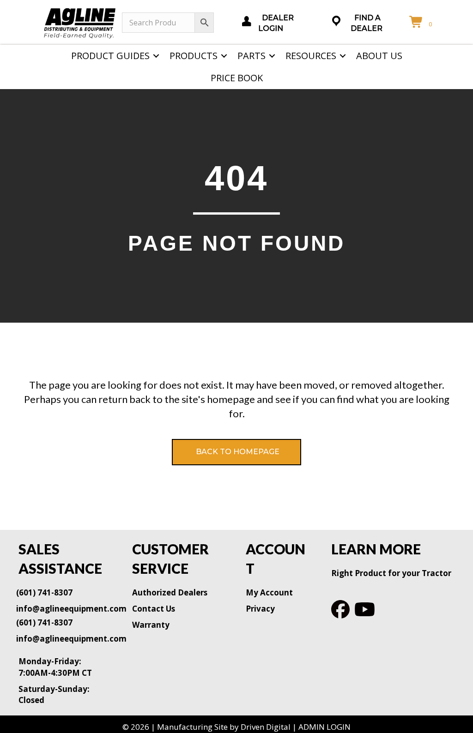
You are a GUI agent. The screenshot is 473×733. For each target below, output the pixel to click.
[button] (156, 56)
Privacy (260, 608)
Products (194, 55)
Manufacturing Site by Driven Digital (224, 726)
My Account (269, 592)
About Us (379, 55)
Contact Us (153, 608)
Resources (310, 55)
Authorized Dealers (169, 592)
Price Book (237, 78)
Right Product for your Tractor (391, 573)
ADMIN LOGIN (324, 726)
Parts (251, 55)
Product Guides (110, 55)
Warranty (151, 624)
